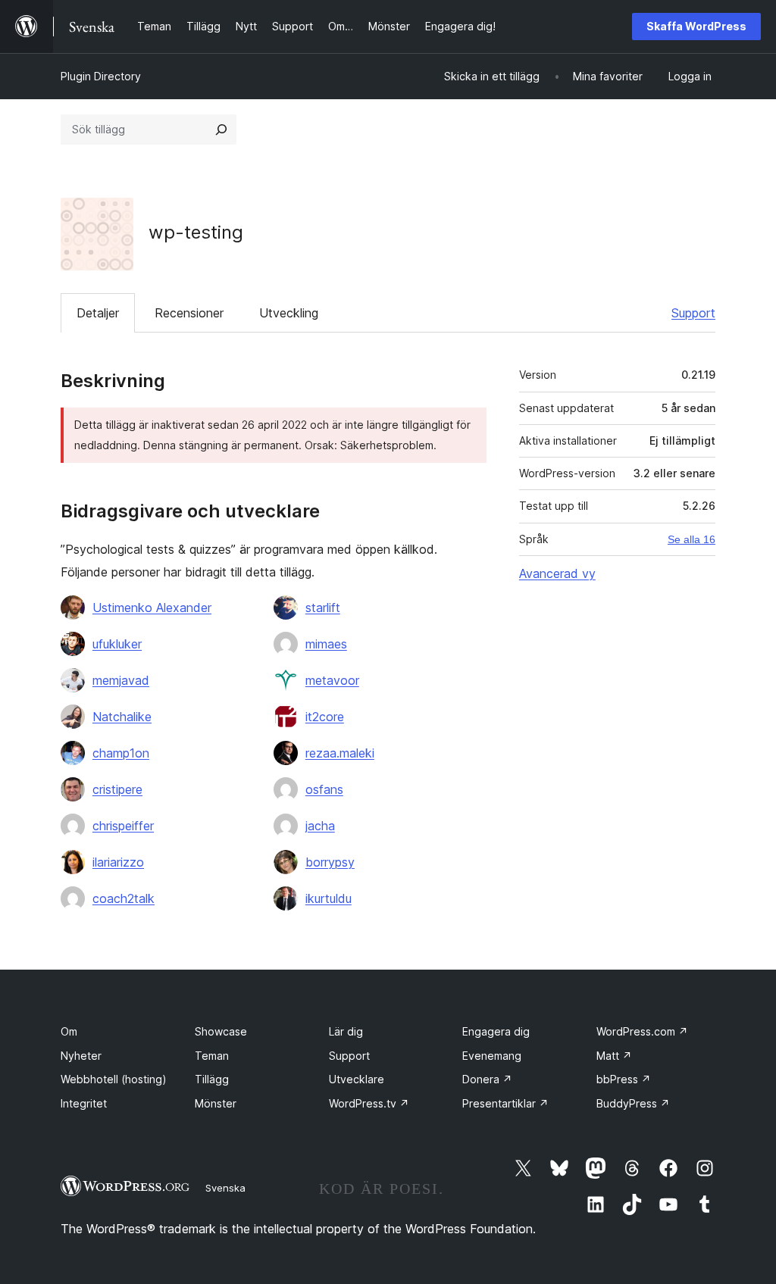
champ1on (120, 753)
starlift (322, 607)
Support (693, 312)
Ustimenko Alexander (151, 607)
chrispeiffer (123, 825)
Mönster (215, 1103)
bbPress (623, 1079)
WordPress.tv (369, 1103)
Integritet (84, 1103)
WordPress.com (642, 1031)
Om (69, 1031)
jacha (320, 825)
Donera (487, 1079)
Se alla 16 (691, 539)
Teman (212, 1055)
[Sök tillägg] (221, 129)
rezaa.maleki (339, 753)
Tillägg (212, 1079)
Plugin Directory (101, 76)
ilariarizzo (118, 862)
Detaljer (98, 312)
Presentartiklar (505, 1103)
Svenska (225, 1188)
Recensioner (189, 312)
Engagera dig (496, 1031)
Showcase (221, 1031)
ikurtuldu (328, 898)
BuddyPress (633, 1103)
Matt (614, 1055)
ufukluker (117, 643)
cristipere (117, 789)
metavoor (332, 680)
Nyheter (81, 1055)
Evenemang (491, 1055)
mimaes (326, 643)
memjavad (120, 680)
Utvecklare (356, 1079)
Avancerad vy (557, 573)
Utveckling (288, 312)
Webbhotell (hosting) (114, 1079)
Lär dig (346, 1031)
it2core (324, 716)
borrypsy (330, 862)
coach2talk (123, 898)
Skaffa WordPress (696, 26)
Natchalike (122, 716)
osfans (324, 789)
